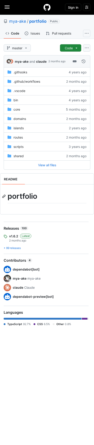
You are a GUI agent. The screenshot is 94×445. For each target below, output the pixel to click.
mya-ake (17, 21)
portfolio (38, 21)
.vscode (19, 91)
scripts (18, 147)
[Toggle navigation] (7, 7)
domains (19, 119)
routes (18, 137)
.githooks (20, 72)
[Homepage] (47, 7)
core (16, 109)
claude (41, 61)
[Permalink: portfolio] (4, 196)
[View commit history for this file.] (83, 61)
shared (18, 156)
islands (18, 128)
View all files (47, 165)
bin (15, 100)
